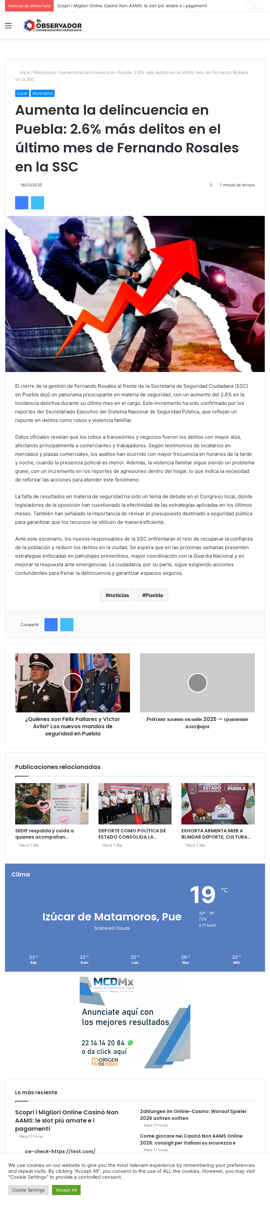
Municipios (45, 72)
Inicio (24, 72)
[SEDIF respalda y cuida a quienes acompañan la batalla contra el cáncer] (52, 803)
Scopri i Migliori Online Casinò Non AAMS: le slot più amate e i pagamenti (132, 5)
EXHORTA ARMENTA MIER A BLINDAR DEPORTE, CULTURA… (216, 833)
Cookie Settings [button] (28, 1190)
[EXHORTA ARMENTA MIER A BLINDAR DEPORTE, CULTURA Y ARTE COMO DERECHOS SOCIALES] (218, 803)
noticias (119, 595)
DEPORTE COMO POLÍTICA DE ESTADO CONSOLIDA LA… (132, 833)
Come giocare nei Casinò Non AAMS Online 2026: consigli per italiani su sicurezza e (191, 1139)
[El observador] (52, 25)
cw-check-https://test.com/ (60, 1151)
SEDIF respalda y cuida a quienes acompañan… (44, 833)
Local (22, 93)
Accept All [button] (66, 1190)
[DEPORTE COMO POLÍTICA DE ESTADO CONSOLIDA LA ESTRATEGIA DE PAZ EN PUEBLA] (135, 803)
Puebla (154, 595)
